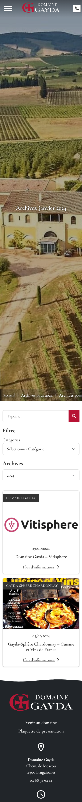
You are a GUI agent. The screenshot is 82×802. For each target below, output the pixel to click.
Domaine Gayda (20, 498)
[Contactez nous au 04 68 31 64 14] (77, 8)
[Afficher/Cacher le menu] (8, 9)
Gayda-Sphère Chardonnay (32, 585)
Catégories (11, 439)
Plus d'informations (39, 567)
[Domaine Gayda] (41, 8)
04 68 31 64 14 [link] (41, 780)
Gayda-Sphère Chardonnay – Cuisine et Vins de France (41, 646)
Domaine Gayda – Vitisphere (41, 556)
